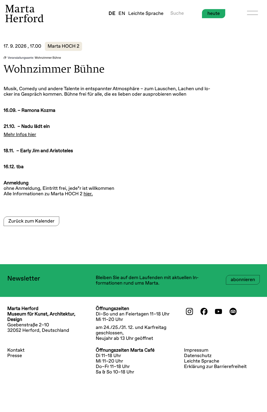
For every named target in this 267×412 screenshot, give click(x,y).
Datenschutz (198, 355)
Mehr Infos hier (20, 134)
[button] (63, 46)
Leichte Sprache (145, 13)
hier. (88, 194)
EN (121, 13)
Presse (14, 355)
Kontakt (16, 350)
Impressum (196, 350)
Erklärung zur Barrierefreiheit (215, 366)
